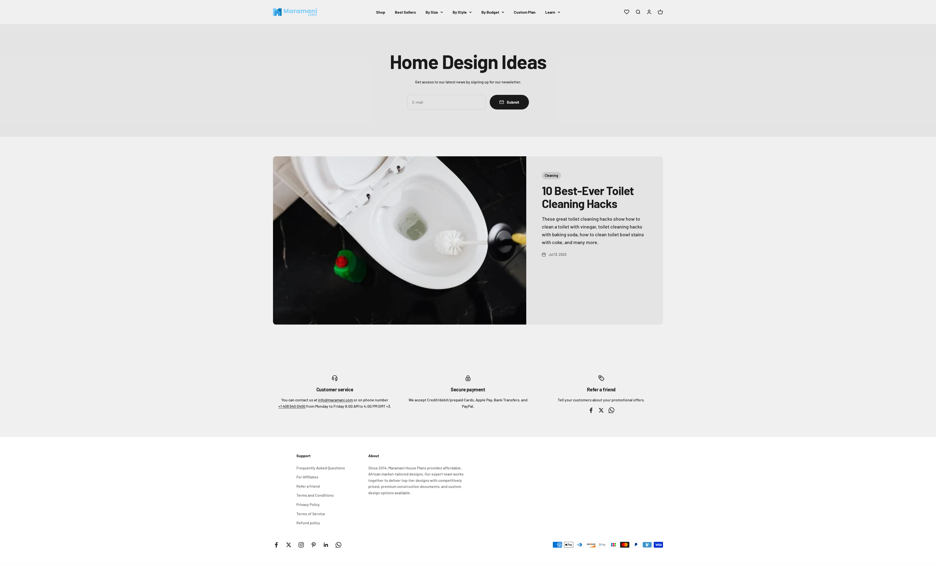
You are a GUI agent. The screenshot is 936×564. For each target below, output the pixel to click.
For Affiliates (307, 477)
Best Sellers (405, 12)
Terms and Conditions (315, 495)
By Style (460, 12)
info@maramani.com (335, 399)
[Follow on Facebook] (276, 545)
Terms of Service (310, 513)
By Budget (490, 12)
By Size (432, 12)
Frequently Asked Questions (320, 467)
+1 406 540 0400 (291, 406)
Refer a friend (308, 486)
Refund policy (308, 522)
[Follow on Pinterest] (313, 545)
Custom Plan (525, 12)
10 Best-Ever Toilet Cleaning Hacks (588, 196)
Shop (380, 12)
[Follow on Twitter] (288, 545)
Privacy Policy (308, 504)
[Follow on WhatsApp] (338, 545)
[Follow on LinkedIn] (326, 545)
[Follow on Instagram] (301, 545)
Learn (550, 12)
